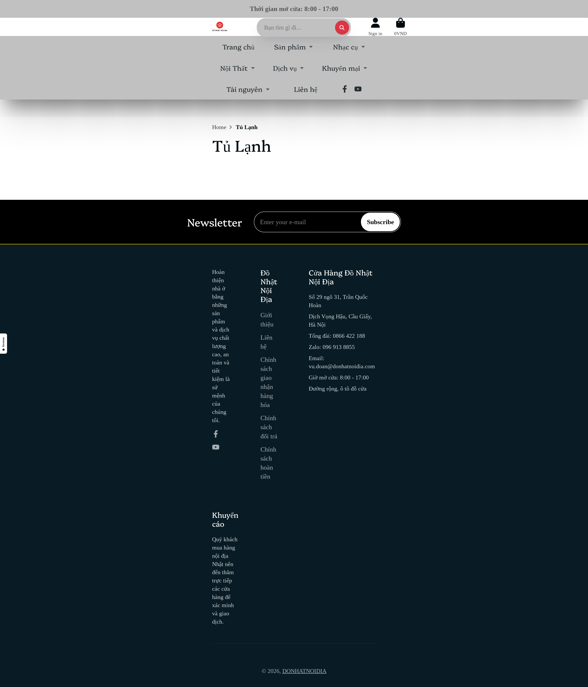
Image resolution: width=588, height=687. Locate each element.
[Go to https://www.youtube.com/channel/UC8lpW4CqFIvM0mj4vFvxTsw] (358, 89)
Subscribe (380, 222)
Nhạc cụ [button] (345, 46)
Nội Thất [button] (234, 67)
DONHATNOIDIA (304, 671)
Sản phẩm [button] (290, 46)
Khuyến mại (341, 67)
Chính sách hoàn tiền (268, 463)
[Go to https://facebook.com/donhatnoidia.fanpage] (344, 89)
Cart (400, 27)
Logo (219, 26)
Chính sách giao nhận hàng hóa (268, 382)
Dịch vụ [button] (285, 67)
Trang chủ (238, 46)
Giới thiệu (266, 319)
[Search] (342, 28)
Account (375, 27)
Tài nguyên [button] (244, 89)
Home (219, 127)
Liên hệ (305, 89)
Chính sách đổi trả (268, 427)
